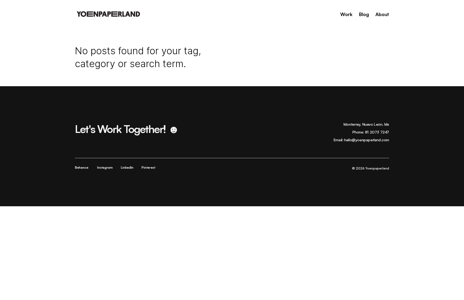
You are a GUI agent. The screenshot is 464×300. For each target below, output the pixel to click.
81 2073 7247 (377, 132)
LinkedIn (127, 167)
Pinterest (148, 167)
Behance (81, 167)
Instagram (105, 167)
